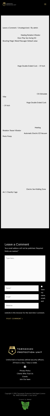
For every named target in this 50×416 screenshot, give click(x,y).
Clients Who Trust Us (25, 374)
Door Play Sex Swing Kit (27, 38)
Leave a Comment (9, 28)
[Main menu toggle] (45, 4)
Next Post (43, 233)
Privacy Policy (25, 371)
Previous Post (8, 233)
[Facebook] (25, 367)
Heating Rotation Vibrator (30, 35)
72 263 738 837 (32, 395)
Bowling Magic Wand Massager (15, 41)
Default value (32, 41)
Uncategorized (23, 28)
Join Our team (25, 379)
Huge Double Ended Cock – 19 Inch (31, 66)
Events (25, 376)
